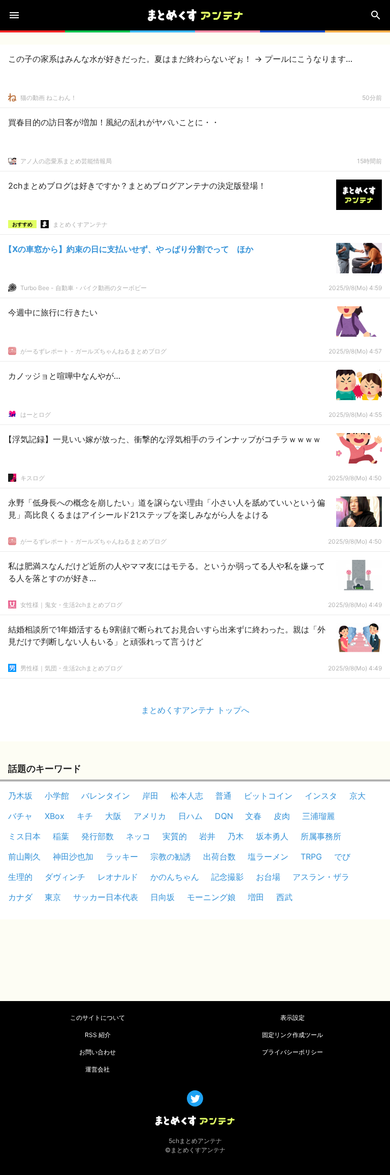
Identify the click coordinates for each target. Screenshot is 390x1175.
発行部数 (97, 836)
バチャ (20, 816)
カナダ (20, 897)
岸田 (150, 796)
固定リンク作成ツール (292, 1035)
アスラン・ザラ (320, 877)
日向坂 (162, 897)
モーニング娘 (211, 897)
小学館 (57, 796)
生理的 (20, 877)
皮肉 (282, 816)
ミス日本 (24, 836)
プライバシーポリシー (292, 1052)
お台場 (268, 877)
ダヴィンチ (65, 877)
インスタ (321, 796)
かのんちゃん (174, 877)
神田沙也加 (73, 856)
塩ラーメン (268, 856)
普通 (223, 796)
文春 (253, 816)
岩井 (207, 836)
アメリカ (150, 816)
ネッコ (138, 836)
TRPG (311, 856)
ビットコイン (268, 796)
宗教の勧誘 (170, 856)
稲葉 (61, 836)
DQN (224, 816)
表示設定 (292, 1017)
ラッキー (122, 856)
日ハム (190, 816)
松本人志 (187, 796)
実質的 (174, 836)
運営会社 (97, 1069)
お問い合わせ (97, 1052)
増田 (256, 897)
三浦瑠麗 (318, 816)
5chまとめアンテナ (195, 1141)
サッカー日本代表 (105, 897)
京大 (357, 796)
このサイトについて (97, 1017)
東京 (53, 897)
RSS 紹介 (98, 1035)
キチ (85, 816)
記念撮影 (227, 877)
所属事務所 (321, 836)
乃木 (236, 836)
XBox (54, 816)
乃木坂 (20, 796)
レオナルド (118, 877)
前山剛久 (24, 856)
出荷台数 (219, 856)
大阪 (113, 816)
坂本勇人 (272, 836)
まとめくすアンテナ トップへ (195, 710)
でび (342, 856)
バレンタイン (105, 796)
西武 (284, 897)
